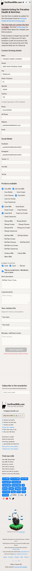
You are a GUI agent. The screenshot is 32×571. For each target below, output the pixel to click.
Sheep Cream (9, 224)
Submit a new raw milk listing (10, 473)
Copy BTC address (8, 427)
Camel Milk (22, 253)
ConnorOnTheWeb (20, 567)
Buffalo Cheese (10, 242)
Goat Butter (20, 207)
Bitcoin (22, 266)
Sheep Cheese (24, 224)
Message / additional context (11, 333)
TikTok (3, 174)
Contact (10, 557)
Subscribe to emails (8, 437)
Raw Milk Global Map (8, 459)
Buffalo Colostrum (11, 249)
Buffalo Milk (9, 235)
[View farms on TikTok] (13, 498)
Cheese (17, 488)
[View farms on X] (10, 498)
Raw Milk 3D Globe (7, 462)
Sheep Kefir (8, 228)
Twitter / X (5, 159)
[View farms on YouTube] (7, 498)
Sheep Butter (22, 221)
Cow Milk (7, 189)
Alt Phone (4, 114)
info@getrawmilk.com (11, 411)
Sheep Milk (8, 221)
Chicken (5, 495)
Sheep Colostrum (10, 231)
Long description (7, 292)
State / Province (6, 78)
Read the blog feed (8, 439)
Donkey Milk (9, 253)
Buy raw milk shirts (9, 432)
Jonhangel (22, 531)
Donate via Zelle (8, 425)
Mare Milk (8, 257)
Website (4, 122)
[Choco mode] (16, 560)
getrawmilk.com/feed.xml (11, 444)
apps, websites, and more (20, 554)
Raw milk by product (8, 469)
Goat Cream (8, 210)
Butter (5, 488)
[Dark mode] (13, 560)
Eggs (13, 492)
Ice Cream (6, 492)
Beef (18, 492)
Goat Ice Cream (22, 213)
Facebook (4, 144)
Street (3, 63)
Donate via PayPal (9, 420)
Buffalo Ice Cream (11, 245)
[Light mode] (18, 560)
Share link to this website (10, 449)
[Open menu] (29, 2)
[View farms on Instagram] (3, 498)
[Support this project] (26, 2)
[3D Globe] (23, 2)
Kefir (24, 488)
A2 (23, 485)
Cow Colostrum (10, 202)
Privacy (26, 557)
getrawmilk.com (25, 551)
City (2, 71)
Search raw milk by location (10, 471)
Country (4, 94)
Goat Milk (8, 207)
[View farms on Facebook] (25, 495)
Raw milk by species (8, 466)
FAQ (21, 557)
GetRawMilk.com (16, 404)
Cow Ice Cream (10, 199)
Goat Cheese (22, 210)
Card (14, 266)
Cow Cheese (9, 195)
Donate (17, 557)
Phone (3, 107)
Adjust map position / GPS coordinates (14, 102)
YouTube (4, 167)
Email (3, 129)
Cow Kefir (21, 195)
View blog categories (8, 441)
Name (3, 55)
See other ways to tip (9, 429)
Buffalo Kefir (25, 242)
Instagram (4, 151)
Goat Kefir (8, 213)
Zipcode (4, 86)
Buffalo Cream (9, 239)
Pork (23, 492)
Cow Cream (21, 192)
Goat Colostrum (10, 217)
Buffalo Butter (23, 235)
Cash (6, 266)
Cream (11, 488)
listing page (21, 27)
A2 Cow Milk (19, 189)
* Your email (5, 325)
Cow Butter (8, 192)
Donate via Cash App (9, 422)
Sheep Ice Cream (23, 228)
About (5, 557)
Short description (7, 276)
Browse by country (7, 464)
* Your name (5, 317)
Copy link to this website (10, 446)
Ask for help (16, 549)
